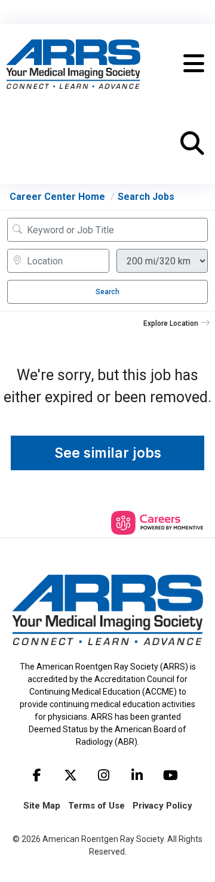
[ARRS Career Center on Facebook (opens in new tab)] (37, 775)
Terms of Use (96, 805)
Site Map (41, 805)
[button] (194, 64)
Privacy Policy (162, 805)
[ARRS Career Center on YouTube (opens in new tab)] (171, 775)
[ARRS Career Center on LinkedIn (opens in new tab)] (137, 775)
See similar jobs (107, 453)
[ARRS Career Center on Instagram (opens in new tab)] (104, 775)
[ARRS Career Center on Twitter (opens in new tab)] (70, 775)
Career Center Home (57, 196)
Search (107, 292)
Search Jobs (146, 196)
